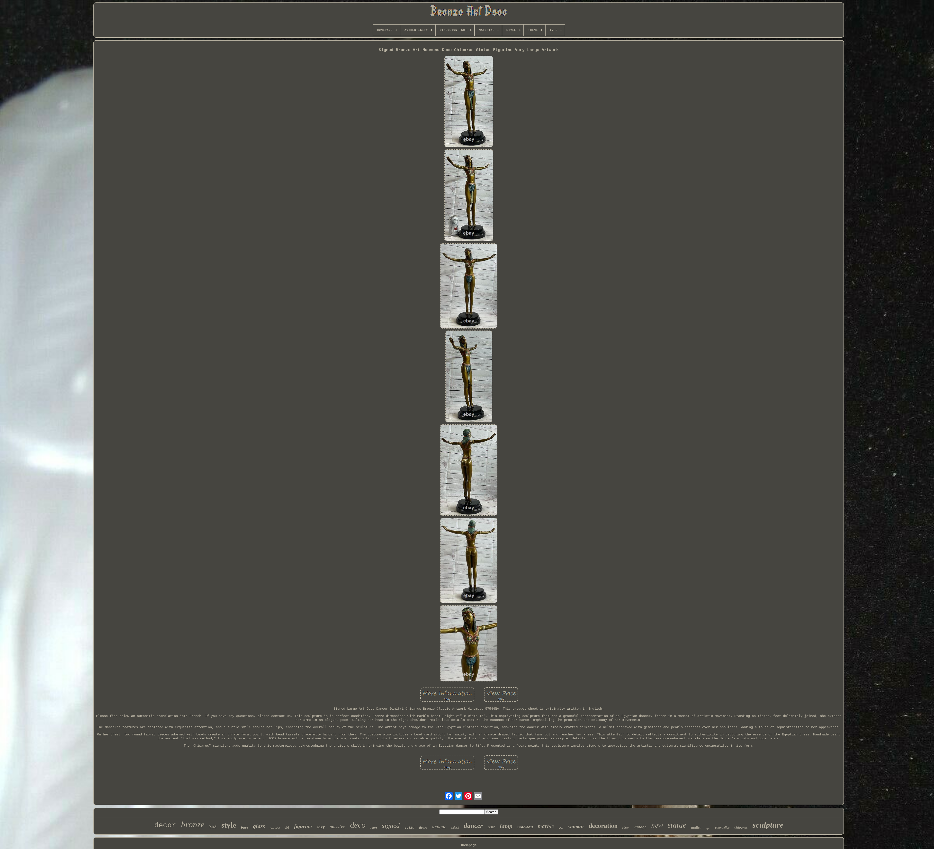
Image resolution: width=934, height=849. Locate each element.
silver (625, 827)
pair (491, 827)
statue (677, 825)
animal (455, 827)
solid (409, 828)
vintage (640, 827)
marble (546, 826)
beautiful (275, 828)
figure (423, 827)
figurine (303, 826)
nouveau (525, 826)
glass (259, 826)
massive (337, 826)
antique (439, 826)
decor (165, 825)
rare (373, 827)
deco (358, 824)
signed (391, 825)
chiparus (741, 827)
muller (696, 827)
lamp (506, 826)
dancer (473, 825)
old (287, 827)
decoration (603, 825)
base (244, 827)
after (561, 828)
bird (212, 826)
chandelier (722, 827)
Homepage (468, 845)
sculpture (768, 825)
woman (576, 826)
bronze (193, 824)
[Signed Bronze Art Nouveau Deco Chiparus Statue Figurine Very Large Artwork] (468, 102)
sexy (321, 826)
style (228, 825)
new (657, 825)
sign (708, 828)
